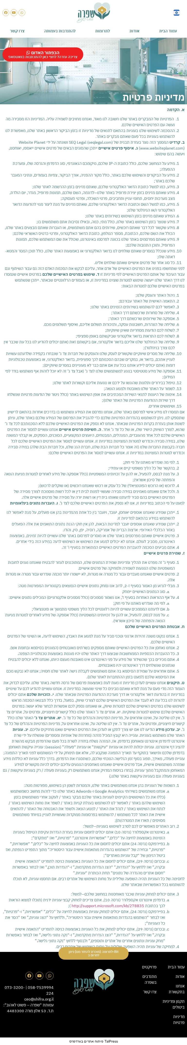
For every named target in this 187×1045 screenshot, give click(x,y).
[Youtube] (13, 12)
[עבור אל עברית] (176, 13)
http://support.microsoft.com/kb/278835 (108, 905)
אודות (135, 30)
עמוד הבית (168, 30)
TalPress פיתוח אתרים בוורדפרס (93, 1041)
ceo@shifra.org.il (39, 999)
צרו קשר (17, 30)
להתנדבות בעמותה (59, 30)
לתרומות (102, 30)
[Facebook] (5, 12)
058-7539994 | (39, 987)
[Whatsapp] (22, 12)
